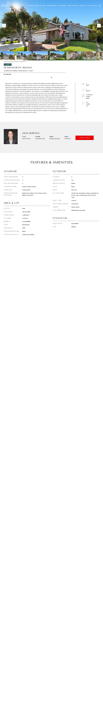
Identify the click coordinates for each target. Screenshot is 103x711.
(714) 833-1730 (40, 138)
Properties (31, 5)
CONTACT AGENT (84, 137)
